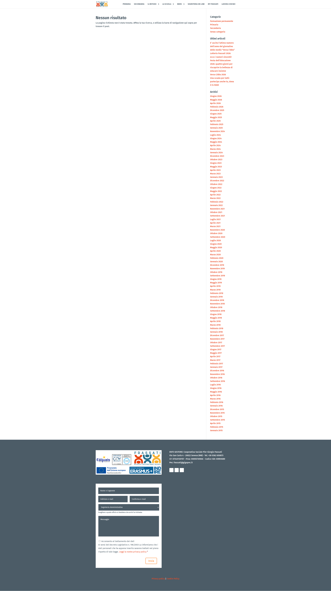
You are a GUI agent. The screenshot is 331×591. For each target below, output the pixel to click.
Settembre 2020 (217, 237)
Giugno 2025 (215, 114)
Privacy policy (158, 578)
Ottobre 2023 (216, 159)
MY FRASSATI (213, 4)
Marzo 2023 (215, 173)
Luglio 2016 (215, 384)
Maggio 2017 (216, 353)
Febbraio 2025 (216, 124)
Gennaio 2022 (216, 205)
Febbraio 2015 (216, 427)
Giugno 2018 (215, 314)
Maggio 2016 (216, 392)
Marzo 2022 (215, 198)
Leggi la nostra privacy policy (132, 552)
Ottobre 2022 (216, 184)
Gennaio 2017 (216, 367)
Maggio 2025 (216, 117)
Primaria (214, 24)
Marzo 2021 (215, 226)
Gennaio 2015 (216, 430)
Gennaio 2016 (216, 406)
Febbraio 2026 (216, 107)
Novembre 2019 (217, 268)
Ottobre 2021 (216, 212)
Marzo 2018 (215, 325)
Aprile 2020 (215, 251)
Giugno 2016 (215, 388)
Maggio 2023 (216, 166)
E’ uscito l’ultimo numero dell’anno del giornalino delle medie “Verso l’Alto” (222, 46)
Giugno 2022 (215, 187)
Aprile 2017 (215, 356)
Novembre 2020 (217, 230)
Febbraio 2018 (216, 328)
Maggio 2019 (216, 282)
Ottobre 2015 (216, 416)
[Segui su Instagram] (177, 470)
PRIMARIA (127, 4)
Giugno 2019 (215, 279)
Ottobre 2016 (216, 377)
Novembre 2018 (217, 303)
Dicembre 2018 (217, 300)
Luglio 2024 (215, 135)
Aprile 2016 (215, 395)
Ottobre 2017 (216, 342)
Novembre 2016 (217, 374)
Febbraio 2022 (216, 202)
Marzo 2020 (215, 254)
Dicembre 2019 (217, 265)
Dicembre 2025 (217, 110)
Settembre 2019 (217, 275)
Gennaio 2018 (216, 332)
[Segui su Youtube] (182, 470)
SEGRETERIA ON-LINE (196, 4)
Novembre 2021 (217, 209)
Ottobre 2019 (216, 272)
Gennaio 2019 (216, 297)
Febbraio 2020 (216, 258)
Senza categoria (217, 32)
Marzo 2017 (215, 360)
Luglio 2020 (215, 240)
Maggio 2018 (216, 318)
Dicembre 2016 (217, 370)
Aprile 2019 (215, 286)
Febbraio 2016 (216, 402)
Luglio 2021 (215, 219)
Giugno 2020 (216, 244)
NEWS (179, 4)
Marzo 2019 (215, 290)
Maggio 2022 (216, 191)
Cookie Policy (173, 578)
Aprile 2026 (215, 103)
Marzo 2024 (215, 149)
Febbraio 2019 (216, 293)
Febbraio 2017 (216, 363)
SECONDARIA (139, 4)
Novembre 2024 (217, 131)
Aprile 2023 (215, 170)
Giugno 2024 (216, 138)
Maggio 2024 (216, 142)
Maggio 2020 (216, 247)
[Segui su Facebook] (171, 470)
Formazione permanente (221, 21)
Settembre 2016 (217, 381)
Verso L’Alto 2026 (218, 74)
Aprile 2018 (215, 321)
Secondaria (215, 28)
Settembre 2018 (217, 311)
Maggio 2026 (216, 100)
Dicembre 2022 (217, 180)
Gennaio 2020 (216, 261)
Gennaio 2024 (216, 152)
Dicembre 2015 (217, 409)
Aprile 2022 (215, 194)
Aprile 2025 (215, 121)
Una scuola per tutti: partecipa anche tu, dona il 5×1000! (222, 81)
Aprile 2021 (215, 223)
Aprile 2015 (215, 423)
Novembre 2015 (217, 413)
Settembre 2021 (217, 216)
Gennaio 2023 (216, 177)
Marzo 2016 (215, 399)
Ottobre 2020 (216, 233)
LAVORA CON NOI (228, 4)
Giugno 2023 (215, 163)
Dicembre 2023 (217, 156)
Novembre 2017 (217, 339)
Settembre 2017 (217, 346)
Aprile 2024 (215, 145)
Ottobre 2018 (216, 307)
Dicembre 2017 (217, 335)
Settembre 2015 (217, 420)
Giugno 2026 (216, 96)
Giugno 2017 (215, 349)
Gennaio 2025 (216, 128)
